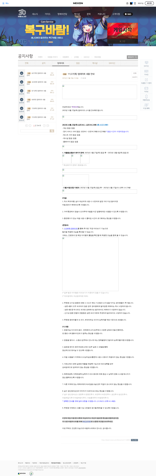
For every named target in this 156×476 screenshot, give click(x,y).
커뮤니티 (101, 14)
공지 (43, 63)
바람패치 (66, 57)
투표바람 (97, 57)
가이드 (48, 14)
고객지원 (116, 14)
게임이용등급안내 (44, 463)
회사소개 (20, 463)
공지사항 (25, 56)
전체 (26, 63)
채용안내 (27, 463)
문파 (89, 14)
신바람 (76, 57)
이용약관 (34, 463)
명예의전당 (62, 14)
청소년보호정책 (67, 463)
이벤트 (40, 57)
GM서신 (86, 57)
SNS (128, 14)
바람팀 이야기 (53, 57)
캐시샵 (77, 14)
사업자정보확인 (82, 468)
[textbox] (99, 257)
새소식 (35, 14)
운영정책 (76, 463)
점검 (77, 63)
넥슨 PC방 (83, 463)
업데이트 (60, 63)
